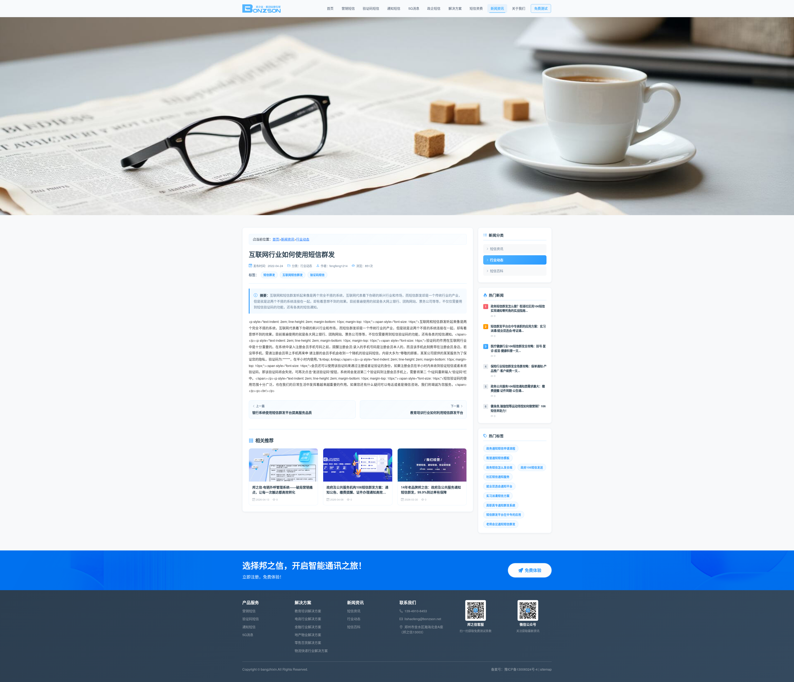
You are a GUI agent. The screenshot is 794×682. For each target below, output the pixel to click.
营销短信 (348, 8)
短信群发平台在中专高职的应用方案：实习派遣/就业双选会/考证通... (518, 328)
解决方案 (455, 8)
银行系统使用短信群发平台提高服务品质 (282, 412)
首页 (330, 8)
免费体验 (533, 570)
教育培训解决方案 (308, 611)
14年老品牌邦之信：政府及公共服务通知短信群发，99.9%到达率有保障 (431, 490)
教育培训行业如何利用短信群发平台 (436, 412)
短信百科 (496, 270)
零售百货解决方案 (308, 642)
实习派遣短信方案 (497, 496)
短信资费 (476, 8)
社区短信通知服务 (497, 477)
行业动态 (302, 239)
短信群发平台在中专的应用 (503, 515)
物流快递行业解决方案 (311, 650)
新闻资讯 (497, 8)
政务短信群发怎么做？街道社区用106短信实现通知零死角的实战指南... (518, 308)
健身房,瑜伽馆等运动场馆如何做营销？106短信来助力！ (518, 408)
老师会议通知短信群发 (500, 524)
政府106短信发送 (532, 467)
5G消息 (413, 8)
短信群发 (269, 275)
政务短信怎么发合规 (499, 467)
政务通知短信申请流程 (500, 448)
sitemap (546, 669)
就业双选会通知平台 (499, 486)
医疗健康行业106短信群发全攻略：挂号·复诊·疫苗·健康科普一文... (518, 348)
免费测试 (541, 8)
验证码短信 (371, 8)
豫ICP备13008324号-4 (521, 669)
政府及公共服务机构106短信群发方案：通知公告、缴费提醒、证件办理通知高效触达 (357, 490)
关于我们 (518, 8)
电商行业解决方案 (308, 618)
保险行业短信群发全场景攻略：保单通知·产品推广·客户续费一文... (518, 368)
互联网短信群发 (292, 275)
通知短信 (393, 8)
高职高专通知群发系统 (500, 505)
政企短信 (433, 8)
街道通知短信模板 (497, 458)
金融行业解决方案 (308, 626)
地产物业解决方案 (308, 634)
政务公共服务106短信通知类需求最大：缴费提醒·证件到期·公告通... (518, 388)
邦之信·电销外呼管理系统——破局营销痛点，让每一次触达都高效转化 (282, 490)
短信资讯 (496, 248)
